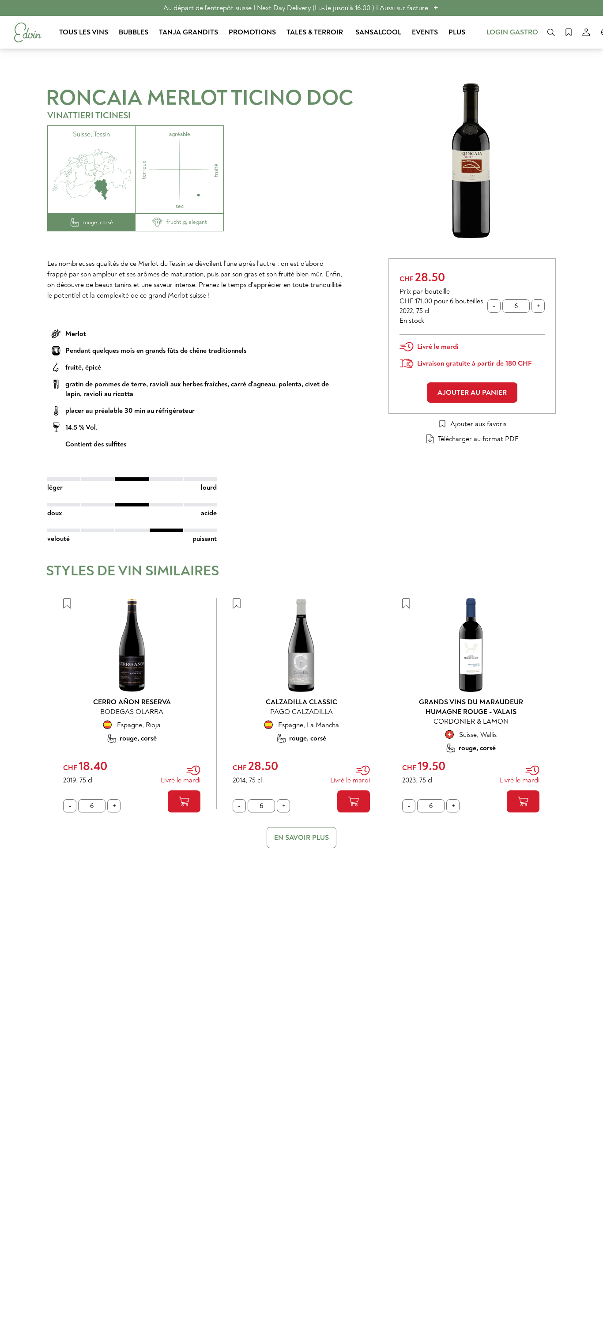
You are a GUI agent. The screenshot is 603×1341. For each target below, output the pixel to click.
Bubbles (133, 32)
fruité (73, 367)
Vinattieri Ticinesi (89, 115)
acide (209, 513)
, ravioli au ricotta (106, 393)
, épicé (91, 367)
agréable (179, 134)
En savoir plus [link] (301, 837)
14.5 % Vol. (81, 427)
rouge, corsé (98, 222)
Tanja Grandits (188, 32)
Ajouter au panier (472, 392)
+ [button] (435, 7)
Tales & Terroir (315, 32)
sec (180, 206)
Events (425, 32)
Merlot (75, 333)
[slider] (132, 479)
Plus (456, 32)
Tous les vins (83, 32)
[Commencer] (27, 32)
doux (54, 513)
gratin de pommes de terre (105, 384)
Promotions (252, 32)
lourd (209, 487)
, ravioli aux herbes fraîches (186, 384)
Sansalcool (378, 32)
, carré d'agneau (251, 384)
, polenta (288, 384)
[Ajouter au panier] (184, 801)
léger (55, 487)
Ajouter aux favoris (478, 423)
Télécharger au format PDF (478, 438)
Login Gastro (512, 32)
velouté (58, 538)
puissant (204, 538)
